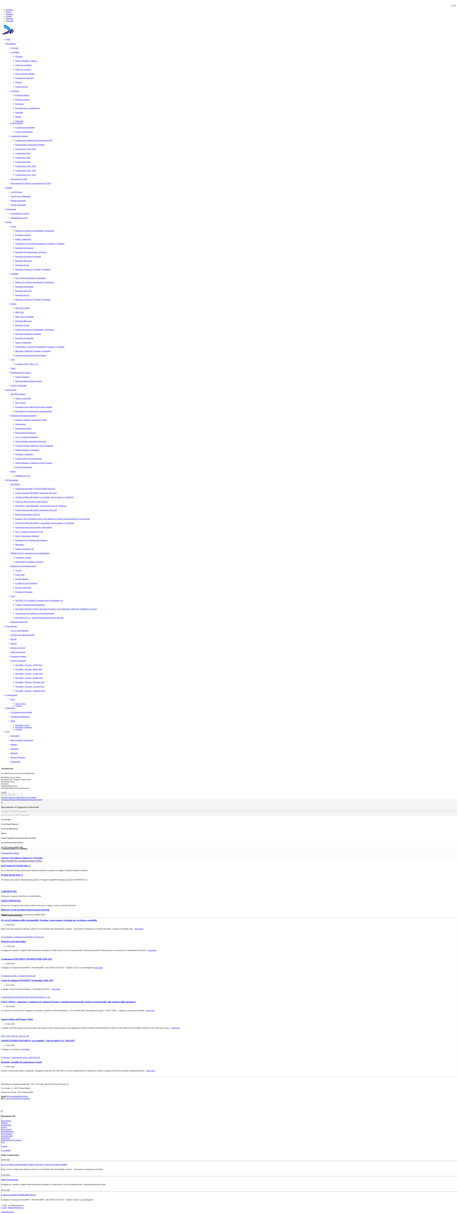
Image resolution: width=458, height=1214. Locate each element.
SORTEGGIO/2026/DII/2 (13, 941)
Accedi (3, 792)
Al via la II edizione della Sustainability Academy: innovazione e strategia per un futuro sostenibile (49, 920)
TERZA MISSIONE (11, 901)
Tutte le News (20, 704)
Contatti (4, 1146)
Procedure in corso (22, 725)
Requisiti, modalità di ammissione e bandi (21, 1062)
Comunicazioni (7, 1136)
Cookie (3, 1208)
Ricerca (4, 1127)
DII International (7, 1132)
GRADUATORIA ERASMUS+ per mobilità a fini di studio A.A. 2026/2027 (38, 1040)
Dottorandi (19, 121)
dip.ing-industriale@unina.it (17, 1096)
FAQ (3, 1142)
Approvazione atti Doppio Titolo (17, 1019)
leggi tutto (139, 929)
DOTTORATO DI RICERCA (15, 866)
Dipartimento (6, 1121)
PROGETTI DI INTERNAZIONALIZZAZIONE (25, 910)
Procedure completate (23, 727)
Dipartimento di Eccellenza (11, 1140)
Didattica (4, 1123)
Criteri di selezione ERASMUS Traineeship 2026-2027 (27, 980)
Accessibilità (6, 1150)
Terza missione (6, 1134)
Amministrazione (7, 1212)
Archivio (18, 706)
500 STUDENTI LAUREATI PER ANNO (21, 861)
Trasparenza (5, 1138)
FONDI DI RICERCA (12, 875)
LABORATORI (9, 891)
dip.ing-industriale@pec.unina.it (18, 1098)
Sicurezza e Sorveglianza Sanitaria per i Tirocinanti (21, 858)
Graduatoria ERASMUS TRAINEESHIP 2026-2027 (26, 959)
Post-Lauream (6, 1129)
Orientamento (6, 1125)
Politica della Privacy (16, 1208)
